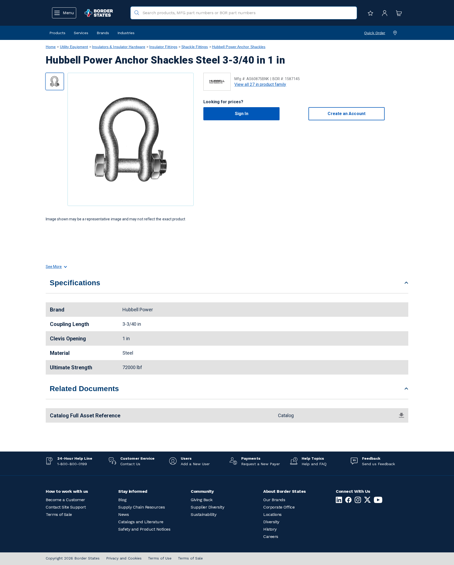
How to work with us (67, 491)
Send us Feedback (378, 464)
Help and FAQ (314, 464)
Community (202, 491)
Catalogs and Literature (140, 521)
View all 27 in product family (260, 84)
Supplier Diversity (207, 507)
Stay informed (132, 491)
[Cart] (397, 13)
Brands (103, 33)
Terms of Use (160, 558)
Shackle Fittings (194, 47)
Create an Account (346, 113)
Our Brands (274, 499)
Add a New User (195, 464)
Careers (270, 536)
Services (81, 33)
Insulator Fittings (163, 47)
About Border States (284, 491)
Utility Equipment (74, 47)
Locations (272, 514)
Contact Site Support (66, 507)
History (270, 529)
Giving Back (202, 499)
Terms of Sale (59, 514)
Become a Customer (65, 499)
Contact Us (130, 464)
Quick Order (374, 33)
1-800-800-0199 (72, 464)
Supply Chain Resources (141, 507)
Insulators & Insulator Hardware (118, 47)
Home (51, 47)
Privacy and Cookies (124, 558)
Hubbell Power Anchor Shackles (239, 47)
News (123, 514)
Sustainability (203, 514)
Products (57, 33)
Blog (122, 499)
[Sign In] (383, 13)
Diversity (271, 521)
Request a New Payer (260, 464)
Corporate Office (279, 507)
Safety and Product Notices (144, 529)
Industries (126, 33)
